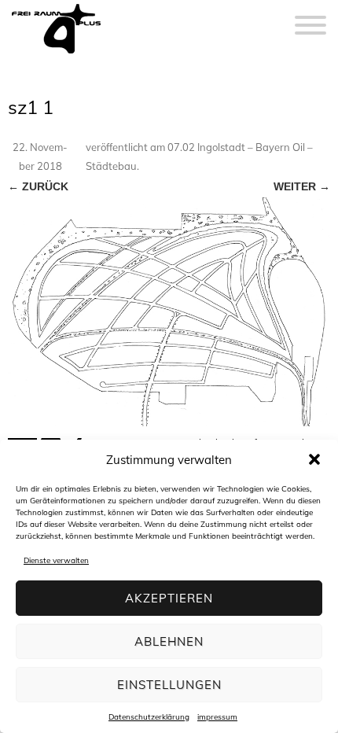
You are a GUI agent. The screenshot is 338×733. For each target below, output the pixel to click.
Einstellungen (169, 684)
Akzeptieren (169, 598)
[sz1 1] (169, 311)
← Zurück (38, 186)
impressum (217, 717)
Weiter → (302, 186)
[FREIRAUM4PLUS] (56, 53)
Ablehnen (169, 641)
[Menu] (310, 15)
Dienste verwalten (56, 560)
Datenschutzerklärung (148, 717)
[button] (314, 459)
